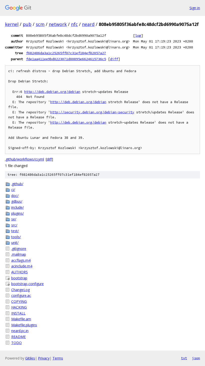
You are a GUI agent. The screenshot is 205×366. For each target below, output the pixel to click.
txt (184, 358)
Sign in (195, 7)
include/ (17, 207)
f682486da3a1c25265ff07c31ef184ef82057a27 (66, 53)
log (138, 35)
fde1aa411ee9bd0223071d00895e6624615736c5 (66, 59)
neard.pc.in (19, 330)
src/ (14, 225)
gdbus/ (16, 201)
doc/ (14, 195)
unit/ (14, 242)
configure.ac (21, 295)
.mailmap (18, 254)
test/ (15, 230)
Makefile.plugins (24, 325)
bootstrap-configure (27, 283)
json (196, 358)
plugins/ (17, 213)
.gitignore (18, 248)
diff (114, 59)
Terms (57, 358)
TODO (16, 342)
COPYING (19, 301)
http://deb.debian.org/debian (52, 92)
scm (40, 24)
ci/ (13, 189)
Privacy (44, 358)
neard (88, 24)
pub (27, 24)
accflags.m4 (20, 260)
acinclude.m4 (21, 266)
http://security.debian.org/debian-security (92, 112)
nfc (74, 24)
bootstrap (19, 278)
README (18, 336)
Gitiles (30, 358)
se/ (13, 219)
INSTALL (18, 313)
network (58, 24)
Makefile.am (21, 319)
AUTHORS (19, 272)
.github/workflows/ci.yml (24, 159)
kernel (11, 24)
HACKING (19, 307)
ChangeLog (20, 289)
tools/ (16, 236)
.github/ (17, 184)
